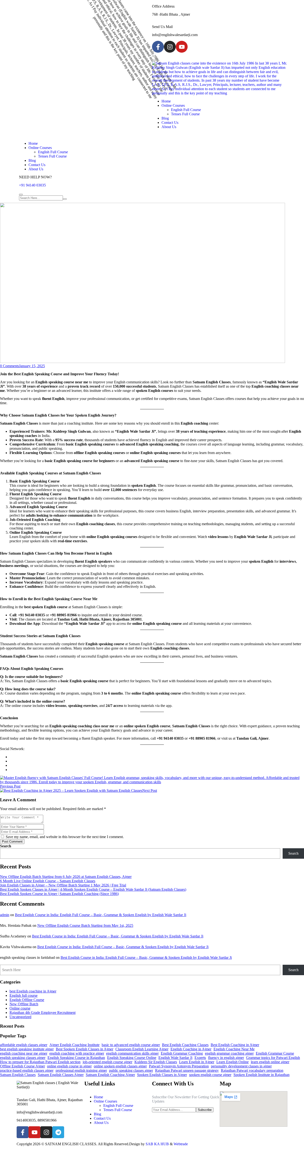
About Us (169, 127)
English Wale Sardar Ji (175, 1058)
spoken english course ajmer (210, 1075)
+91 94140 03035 (32, 185)
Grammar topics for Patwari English (273, 1058)
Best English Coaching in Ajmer (235, 1045)
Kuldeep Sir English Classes (155, 1062)
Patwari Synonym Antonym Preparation (179, 1066)
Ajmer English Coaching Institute (74, 1045)
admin (4, 915)
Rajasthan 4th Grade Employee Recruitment (43, 1013)
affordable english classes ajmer (23, 1045)
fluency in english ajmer (226, 1058)
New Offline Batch (24, 1004)
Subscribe (205, 1110)
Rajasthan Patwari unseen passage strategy (187, 1070)
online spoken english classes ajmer (120, 1066)
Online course (20, 1008)
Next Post (149, 790)
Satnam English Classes (18, 1075)
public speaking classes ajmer (131, 1070)
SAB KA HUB (157, 1144)
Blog (165, 118)
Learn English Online (232, 1062)
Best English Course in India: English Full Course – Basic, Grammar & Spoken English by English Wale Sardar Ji (100, 915)
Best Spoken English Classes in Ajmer (84, 1049)
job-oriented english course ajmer (107, 1062)
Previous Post (10, 786)
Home (166, 101)
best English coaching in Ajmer (33, 991)
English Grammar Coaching (182, 1053)
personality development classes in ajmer (241, 1066)
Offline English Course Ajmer (22, 1066)
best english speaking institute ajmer (27, 1049)
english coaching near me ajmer (23, 1053)
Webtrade (181, 1144)
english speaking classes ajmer (22, 1058)
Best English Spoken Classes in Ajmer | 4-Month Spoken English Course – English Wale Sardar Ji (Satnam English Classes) (93, 889)
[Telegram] (58, 1132)
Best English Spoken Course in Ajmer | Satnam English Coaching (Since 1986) (59, 894)
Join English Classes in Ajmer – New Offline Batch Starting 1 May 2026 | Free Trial (63, 885)
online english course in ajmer (69, 1066)
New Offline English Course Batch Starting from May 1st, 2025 (85, 925)
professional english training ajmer (81, 1070)
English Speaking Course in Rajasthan (76, 1058)
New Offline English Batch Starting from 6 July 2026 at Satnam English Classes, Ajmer (66, 877)
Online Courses (173, 105)
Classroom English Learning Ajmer (141, 1049)
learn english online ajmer (270, 1062)
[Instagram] (170, 47)
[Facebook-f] (158, 47)
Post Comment (12, 841)
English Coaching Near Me (234, 1049)
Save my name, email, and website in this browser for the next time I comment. (64, 837)
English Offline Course (27, 1000)
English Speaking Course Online (131, 1058)
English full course (24, 995)
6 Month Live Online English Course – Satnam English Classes (47, 881)
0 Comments (9, 366)
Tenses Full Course (185, 114)
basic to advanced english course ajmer (131, 1045)
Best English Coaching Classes (185, 1045)
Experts (200, 1058)
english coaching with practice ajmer (76, 1053)
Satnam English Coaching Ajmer (110, 1075)
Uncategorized (20, 1017)
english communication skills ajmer (132, 1053)
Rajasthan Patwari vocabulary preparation (252, 1070)
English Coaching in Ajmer (191, 1049)
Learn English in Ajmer (196, 1062)
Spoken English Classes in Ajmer (162, 1075)
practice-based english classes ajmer (26, 1070)
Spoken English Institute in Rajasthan (261, 1075)
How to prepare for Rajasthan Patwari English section (40, 1062)
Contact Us (170, 123)
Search (5, 846)
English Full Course (186, 110)
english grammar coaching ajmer (229, 1053)
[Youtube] (182, 47)
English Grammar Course (275, 1053)
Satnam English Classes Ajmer (61, 1075)
